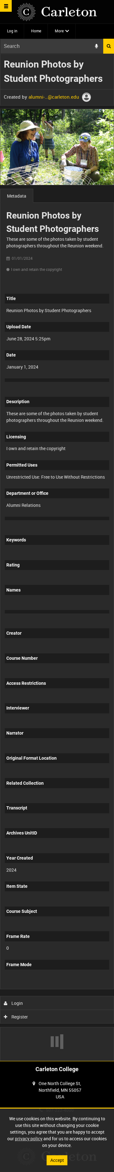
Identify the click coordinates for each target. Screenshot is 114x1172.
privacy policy (28, 1139)
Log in (12, 30)
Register (19, 1017)
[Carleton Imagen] (57, 12)
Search (108, 46)
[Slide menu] (6, 6)
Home (36, 30)
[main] (57, 557)
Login (16, 1003)
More (59, 30)
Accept (57, 1160)
